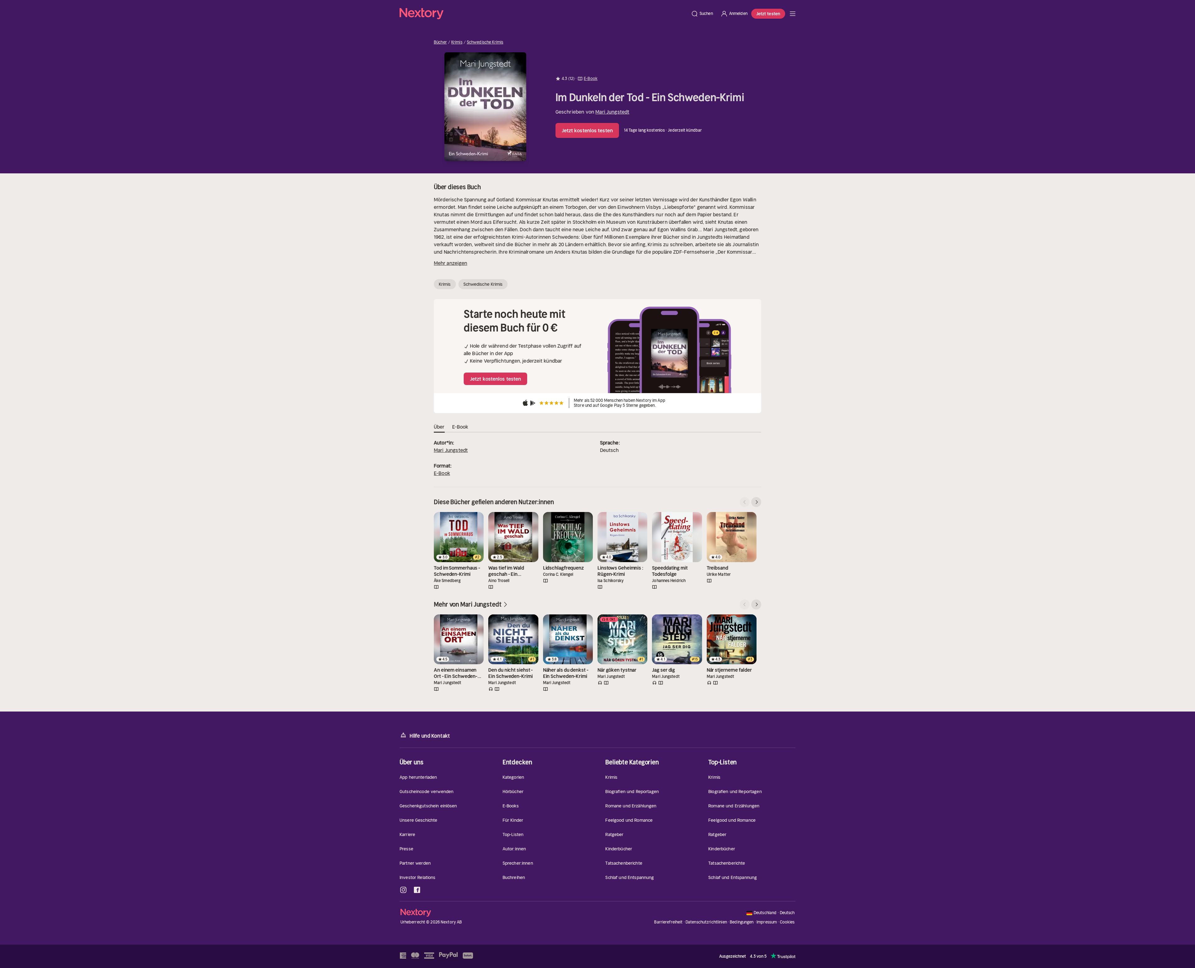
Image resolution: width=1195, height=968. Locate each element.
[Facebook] (417, 890)
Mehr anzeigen (450, 263)
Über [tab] (439, 427)
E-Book (442, 473)
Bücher (440, 42)
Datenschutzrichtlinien (706, 922)
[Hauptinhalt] (792, 13)
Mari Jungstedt (612, 112)
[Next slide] (756, 502)
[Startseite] (543, 13)
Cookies (787, 922)
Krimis (456, 42)
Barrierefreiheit (668, 922)
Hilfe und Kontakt (430, 735)
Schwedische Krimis (485, 42)
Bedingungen (741, 922)
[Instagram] (403, 890)
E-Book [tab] (460, 427)
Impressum (767, 922)
